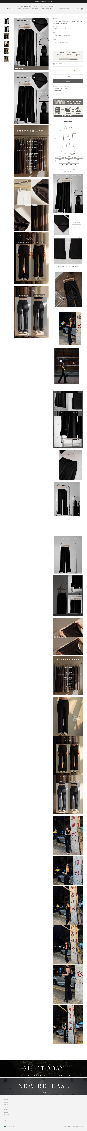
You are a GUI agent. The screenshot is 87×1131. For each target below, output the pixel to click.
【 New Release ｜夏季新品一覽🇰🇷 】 (24, 6)
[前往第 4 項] (6, 44)
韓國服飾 (55, 19)
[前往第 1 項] (6, 21)
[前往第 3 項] (6, 36)
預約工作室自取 (39, 11)
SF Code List (7, 1115)
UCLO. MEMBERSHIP (31, 11)
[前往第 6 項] (6, 59)
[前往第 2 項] (6, 29)
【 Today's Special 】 (38, 6)
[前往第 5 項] (6, 51)
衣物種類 (19, 8)
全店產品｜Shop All (49, 6)
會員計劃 (6, 1112)
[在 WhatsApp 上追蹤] (9, 1120)
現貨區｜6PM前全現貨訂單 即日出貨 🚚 (43, 1)
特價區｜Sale (49, 8)
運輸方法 (6, 1110)
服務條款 (6, 1099)
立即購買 (68, 81)
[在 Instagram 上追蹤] (5, 1120)
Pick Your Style (26, 8)
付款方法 (6, 1107)
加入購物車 (68, 76)
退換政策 (6, 1104)
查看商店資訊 (58, 90)
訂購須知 (6, 1102)
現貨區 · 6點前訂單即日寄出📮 (38, 8)
